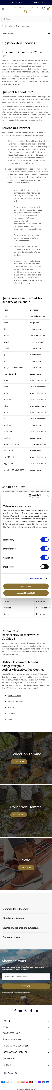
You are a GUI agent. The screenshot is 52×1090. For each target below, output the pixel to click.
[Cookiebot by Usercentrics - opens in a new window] (30, 496)
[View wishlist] (43, 8)
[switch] (44, 548)
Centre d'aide (7, 26)
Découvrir (19, 762)
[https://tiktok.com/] (31, 1010)
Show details (36, 578)
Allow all (26, 586)
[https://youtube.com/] (20, 1010)
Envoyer (26, 986)
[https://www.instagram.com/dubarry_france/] (36, 1010)
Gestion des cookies (23, 26)
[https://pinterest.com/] (25, 1010)
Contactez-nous (11, 1033)
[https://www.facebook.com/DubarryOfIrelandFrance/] (15, 1010)
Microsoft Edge (14, 695)
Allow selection (26, 593)
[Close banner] (48, 496)
